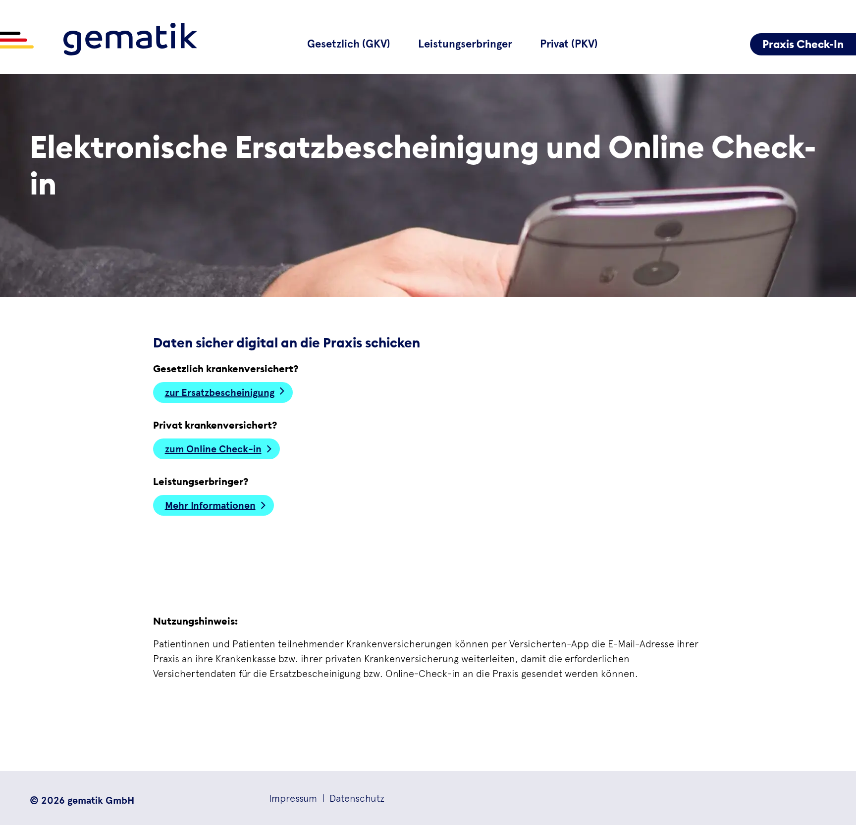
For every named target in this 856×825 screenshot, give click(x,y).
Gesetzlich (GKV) (348, 43)
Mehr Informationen (210, 505)
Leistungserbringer (465, 43)
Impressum (293, 798)
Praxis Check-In (803, 44)
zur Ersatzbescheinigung (219, 392)
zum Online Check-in (213, 449)
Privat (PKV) (569, 43)
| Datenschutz (350, 798)
